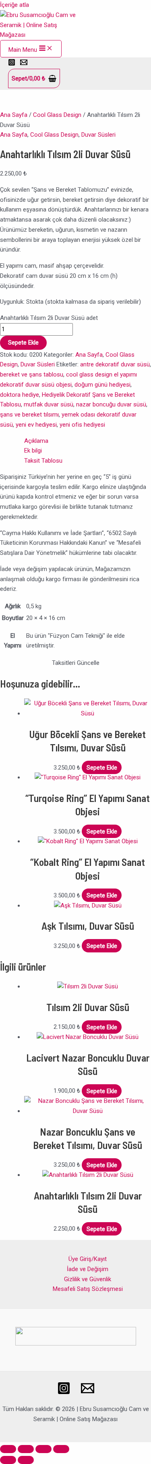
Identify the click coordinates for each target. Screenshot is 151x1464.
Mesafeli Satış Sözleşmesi (88, 1289)
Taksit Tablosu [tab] (43, 460)
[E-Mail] (23, 64)
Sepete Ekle (23, 342)
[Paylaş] (43, 1449)
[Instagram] (11, 64)
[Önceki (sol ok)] (8, 1460)
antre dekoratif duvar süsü (115, 364)
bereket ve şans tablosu (31, 374)
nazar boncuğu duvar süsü (111, 404)
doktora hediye (19, 394)
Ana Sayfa (13, 114)
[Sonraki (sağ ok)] (26, 1460)
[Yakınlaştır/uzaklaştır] (8, 1449)
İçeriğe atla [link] (14, 4)
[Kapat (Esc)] (61, 1449)
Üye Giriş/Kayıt (87, 1259)
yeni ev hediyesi (36, 424)
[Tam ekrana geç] (26, 1449)
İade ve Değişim (87, 1269)
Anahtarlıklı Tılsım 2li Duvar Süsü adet (49, 318)
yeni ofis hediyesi (82, 424)
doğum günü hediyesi (102, 384)
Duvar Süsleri (98, 134)
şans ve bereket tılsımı (29, 414)
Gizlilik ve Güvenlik (87, 1279)
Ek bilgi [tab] (33, 450)
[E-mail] (87, 1392)
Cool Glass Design (57, 114)
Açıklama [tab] (36, 440)
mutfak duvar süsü (48, 404)
